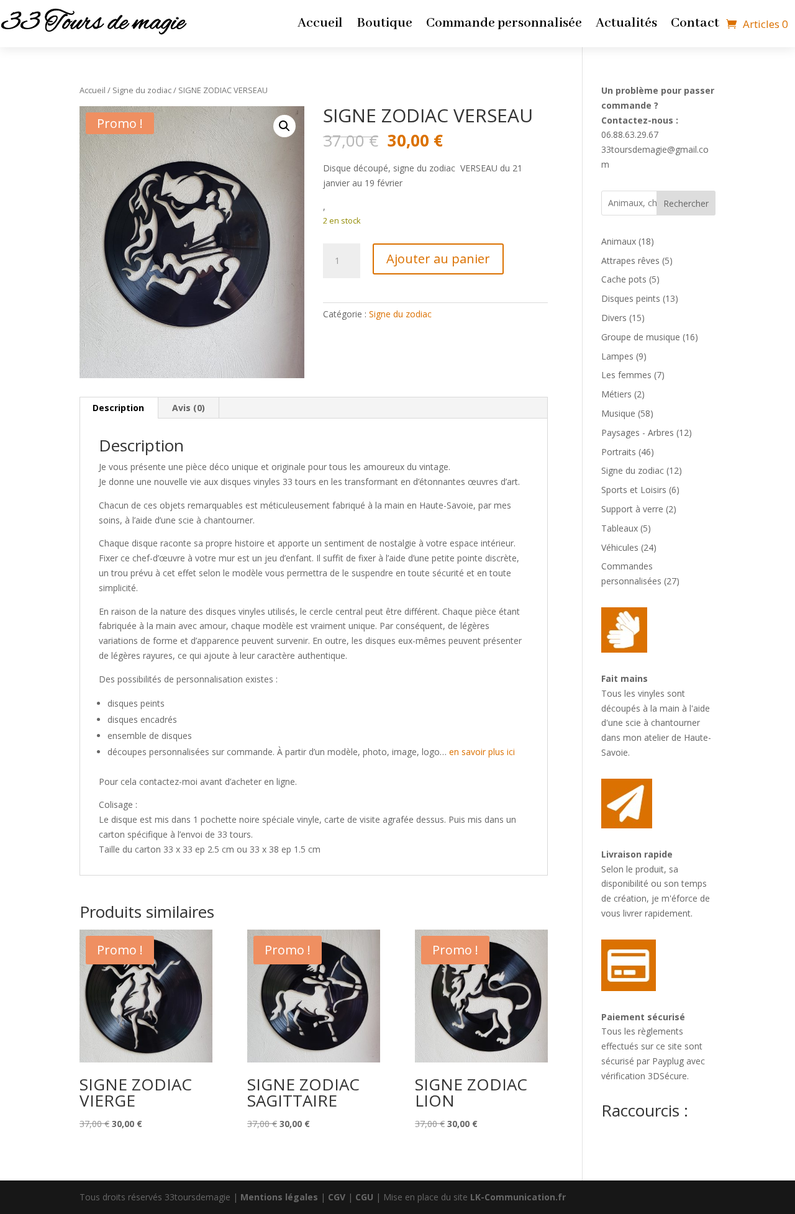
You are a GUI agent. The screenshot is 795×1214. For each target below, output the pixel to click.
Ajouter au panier (438, 258)
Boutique (384, 25)
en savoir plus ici (482, 752)
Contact (695, 25)
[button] (284, 126)
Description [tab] (118, 408)
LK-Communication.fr (518, 1197)
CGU (364, 1197)
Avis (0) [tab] (188, 408)
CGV (336, 1197)
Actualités (626, 25)
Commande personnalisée (504, 25)
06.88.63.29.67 (629, 134)
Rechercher (686, 203)
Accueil (320, 25)
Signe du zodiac (141, 90)
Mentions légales (279, 1197)
